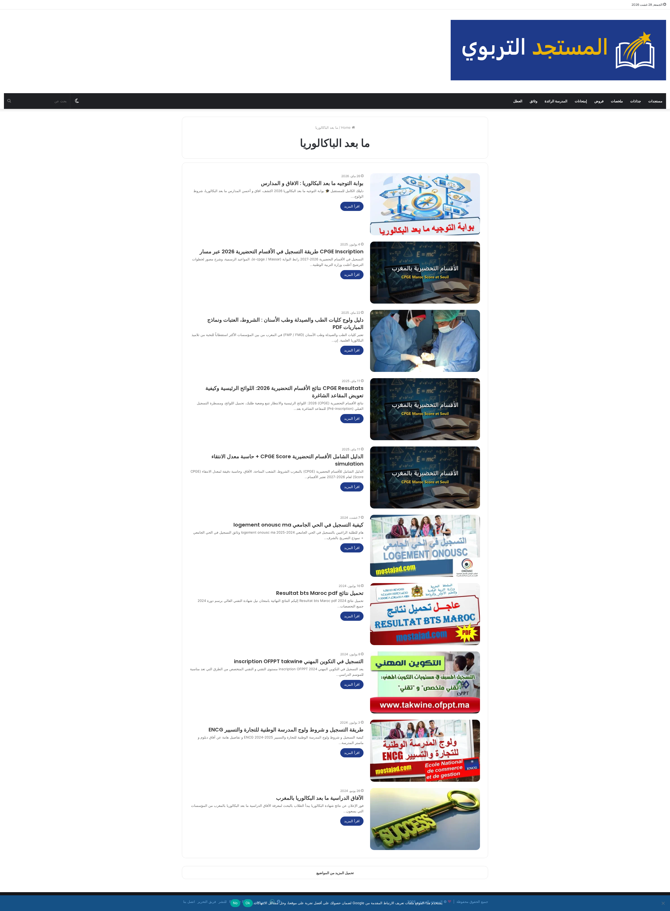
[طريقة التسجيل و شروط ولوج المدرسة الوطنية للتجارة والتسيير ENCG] (425, 751)
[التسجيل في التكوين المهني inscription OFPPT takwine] (425, 682)
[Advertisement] (223, 51)
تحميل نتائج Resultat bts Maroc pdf (320, 593)
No (235, 903)
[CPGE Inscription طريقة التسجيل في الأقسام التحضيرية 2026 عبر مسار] (425, 273)
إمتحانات (581, 101)
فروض (599, 101)
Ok (247, 903)
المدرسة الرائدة (556, 101)
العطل (517, 101)
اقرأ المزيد (352, 206)
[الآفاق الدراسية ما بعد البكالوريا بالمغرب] (425, 819)
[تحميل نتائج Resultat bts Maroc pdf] (425, 614)
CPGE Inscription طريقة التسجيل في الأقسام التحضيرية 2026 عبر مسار (282, 251)
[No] (663, 903)
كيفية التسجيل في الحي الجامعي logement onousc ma (298, 524)
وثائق (533, 101)
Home (346, 127)
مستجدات (655, 101)
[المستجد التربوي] (558, 50)
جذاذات (635, 101)
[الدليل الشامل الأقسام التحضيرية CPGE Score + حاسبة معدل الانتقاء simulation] (425, 477)
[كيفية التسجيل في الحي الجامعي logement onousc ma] (425, 546)
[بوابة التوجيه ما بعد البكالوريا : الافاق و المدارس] (425, 204)
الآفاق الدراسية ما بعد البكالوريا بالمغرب (320, 798)
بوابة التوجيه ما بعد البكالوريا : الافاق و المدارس (312, 183)
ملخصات (617, 101)
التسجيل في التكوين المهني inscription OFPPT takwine (299, 661)
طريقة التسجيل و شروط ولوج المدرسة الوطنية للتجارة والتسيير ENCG (286, 729)
